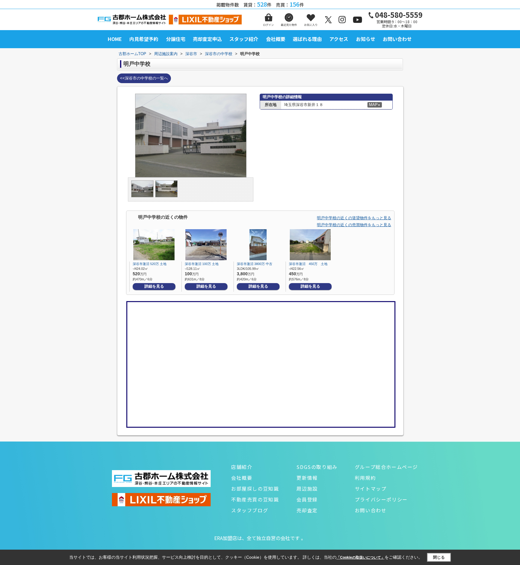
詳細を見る (154, 286)
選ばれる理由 (307, 39)
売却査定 (306, 510)
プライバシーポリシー (381, 499)
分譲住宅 (175, 39)
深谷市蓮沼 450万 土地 (308, 264)
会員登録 (306, 499)
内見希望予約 (143, 39)
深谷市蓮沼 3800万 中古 (254, 264)
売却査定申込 (207, 39)
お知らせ (365, 39)
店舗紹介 (241, 466)
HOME (115, 39)
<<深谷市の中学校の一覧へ (144, 78)
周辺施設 (306, 488)
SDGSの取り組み (316, 466)
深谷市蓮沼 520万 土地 (149, 264)
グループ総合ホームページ (386, 466)
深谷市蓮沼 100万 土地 (201, 264)
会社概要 (275, 39)
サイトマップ (371, 488)
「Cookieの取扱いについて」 (360, 557)
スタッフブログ (249, 510)
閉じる (439, 557)
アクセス (338, 39)
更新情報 (306, 477)
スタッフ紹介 (243, 39)
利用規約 (365, 477)
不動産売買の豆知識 (255, 499)
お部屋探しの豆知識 (255, 488)
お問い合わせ (397, 39)
